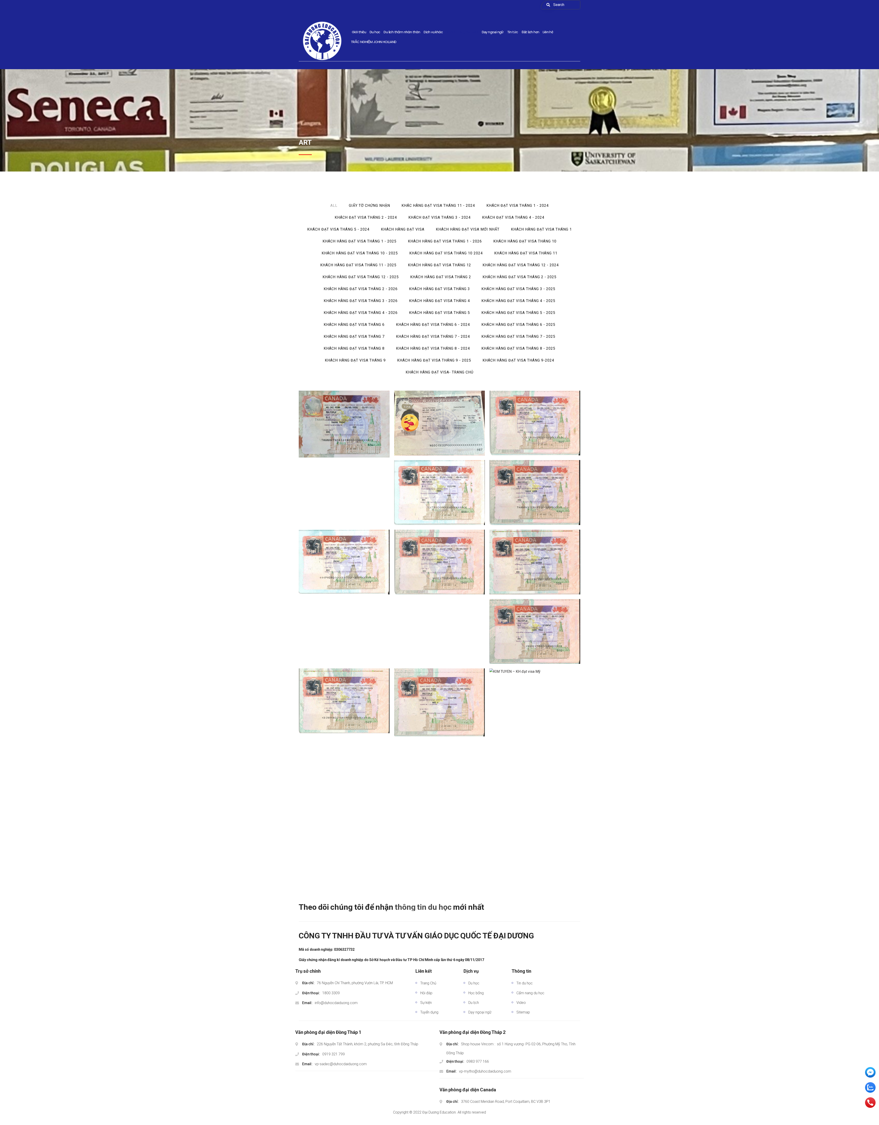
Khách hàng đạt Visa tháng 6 (354, 324)
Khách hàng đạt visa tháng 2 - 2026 (361, 289)
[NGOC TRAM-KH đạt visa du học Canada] (439, 562)
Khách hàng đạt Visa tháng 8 (354, 348)
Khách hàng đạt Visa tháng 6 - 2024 (433, 324)
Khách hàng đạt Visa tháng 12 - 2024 (521, 265)
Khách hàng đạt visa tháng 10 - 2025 (360, 253)
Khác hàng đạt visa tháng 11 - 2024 (438, 205)
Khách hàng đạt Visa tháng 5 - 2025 (518, 313)
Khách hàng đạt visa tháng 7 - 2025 (518, 336)
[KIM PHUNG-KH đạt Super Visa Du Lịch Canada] (535, 424)
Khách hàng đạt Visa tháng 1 (541, 229)
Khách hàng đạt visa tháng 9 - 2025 (434, 360)
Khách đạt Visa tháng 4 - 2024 (513, 217)
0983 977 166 (478, 1061)
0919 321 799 (333, 1054)
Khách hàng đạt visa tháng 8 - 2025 (518, 348)
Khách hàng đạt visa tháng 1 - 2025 (359, 241)
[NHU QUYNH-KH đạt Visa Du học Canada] (535, 562)
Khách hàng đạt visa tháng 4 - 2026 (361, 313)
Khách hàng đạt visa (402, 229)
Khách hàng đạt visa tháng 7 (354, 336)
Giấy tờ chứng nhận (369, 205)
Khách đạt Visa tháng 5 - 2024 (338, 229)
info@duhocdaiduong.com (336, 1003)
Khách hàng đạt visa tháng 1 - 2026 (445, 241)
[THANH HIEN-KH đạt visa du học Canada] (535, 493)
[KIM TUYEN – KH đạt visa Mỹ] (535, 672)
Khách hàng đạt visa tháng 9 (355, 360)
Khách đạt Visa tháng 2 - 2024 (366, 217)
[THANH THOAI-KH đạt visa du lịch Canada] (344, 424)
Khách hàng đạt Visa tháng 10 (524, 241)
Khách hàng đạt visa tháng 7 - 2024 (433, 336)
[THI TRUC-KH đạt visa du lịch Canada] (439, 493)
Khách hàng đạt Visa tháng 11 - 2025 (358, 265)
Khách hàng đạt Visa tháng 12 (439, 265)
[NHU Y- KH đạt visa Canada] (439, 703)
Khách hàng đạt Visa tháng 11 (525, 253)
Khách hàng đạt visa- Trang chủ (439, 372)
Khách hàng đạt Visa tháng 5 (439, 313)
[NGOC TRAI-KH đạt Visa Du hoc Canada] (535, 632)
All (333, 205)
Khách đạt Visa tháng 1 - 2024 (517, 205)
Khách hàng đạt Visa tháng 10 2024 (446, 253)
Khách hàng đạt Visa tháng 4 (439, 301)
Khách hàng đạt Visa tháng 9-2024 (518, 360)
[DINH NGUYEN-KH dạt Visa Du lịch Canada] (344, 701)
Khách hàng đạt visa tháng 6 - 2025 (518, 324)
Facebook (530, 911)
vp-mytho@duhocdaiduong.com (485, 1071)
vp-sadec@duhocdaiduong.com (341, 1064)
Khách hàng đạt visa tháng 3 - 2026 (361, 301)
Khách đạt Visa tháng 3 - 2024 (439, 217)
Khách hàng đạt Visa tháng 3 (439, 289)
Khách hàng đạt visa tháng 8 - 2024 (433, 348)
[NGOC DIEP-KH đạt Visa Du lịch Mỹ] (439, 424)
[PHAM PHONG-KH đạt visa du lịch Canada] (344, 562)
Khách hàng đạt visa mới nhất (467, 229)
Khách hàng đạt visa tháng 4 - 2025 (518, 301)
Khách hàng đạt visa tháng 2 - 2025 (519, 277)
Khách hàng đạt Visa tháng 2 (440, 277)
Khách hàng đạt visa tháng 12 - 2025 (361, 277)
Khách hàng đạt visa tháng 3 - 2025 (518, 289)
